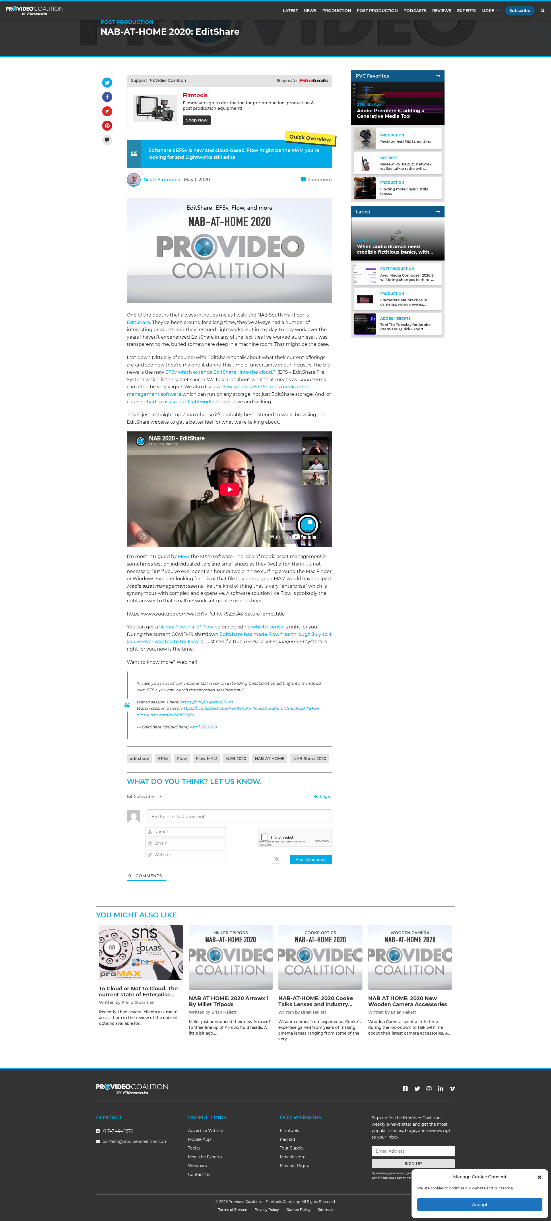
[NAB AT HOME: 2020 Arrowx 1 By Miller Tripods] (231, 957)
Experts (466, 11)
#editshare (239, 708)
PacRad (287, 1139)
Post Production (377, 11)
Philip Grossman (138, 1002)
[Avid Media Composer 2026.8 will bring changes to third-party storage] (365, 274)
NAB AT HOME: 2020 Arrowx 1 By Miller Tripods (229, 1001)
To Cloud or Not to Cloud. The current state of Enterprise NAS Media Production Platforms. (138, 997)
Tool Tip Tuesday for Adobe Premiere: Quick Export (405, 327)
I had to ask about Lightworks (179, 401)
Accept (480, 1204)
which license (267, 627)
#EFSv (312, 708)
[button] (539, 1177)
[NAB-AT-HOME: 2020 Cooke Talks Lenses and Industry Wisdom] (320, 957)
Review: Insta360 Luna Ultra (406, 142)
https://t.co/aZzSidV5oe (204, 708)
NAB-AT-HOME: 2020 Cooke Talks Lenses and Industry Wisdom (315, 1004)
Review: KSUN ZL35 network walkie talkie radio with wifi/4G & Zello (406, 168)
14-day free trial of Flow (186, 627)
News (310, 11)
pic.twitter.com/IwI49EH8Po (165, 714)
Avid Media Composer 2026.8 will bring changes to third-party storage (407, 279)
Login (325, 796)
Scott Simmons (162, 179)
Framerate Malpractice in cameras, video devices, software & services (403, 304)
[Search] (543, 11)
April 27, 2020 (203, 727)
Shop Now (196, 120)
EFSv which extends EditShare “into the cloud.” (220, 372)
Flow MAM (206, 758)
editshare (140, 758)
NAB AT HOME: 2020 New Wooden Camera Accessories (407, 1001)
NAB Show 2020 (309, 758)
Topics (194, 1148)
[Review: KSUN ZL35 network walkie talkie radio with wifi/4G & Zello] (365, 163)
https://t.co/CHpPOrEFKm (206, 702)
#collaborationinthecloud (278, 708)
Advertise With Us (206, 1130)
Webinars (197, 1165)
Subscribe (519, 10)
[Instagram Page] (429, 1088)
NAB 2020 (236, 758)
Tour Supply (292, 1148)
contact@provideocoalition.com (135, 1141)
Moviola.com (293, 1157)
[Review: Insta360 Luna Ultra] (365, 138)
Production (336, 11)
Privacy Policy (405, 1178)
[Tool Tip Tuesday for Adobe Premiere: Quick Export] (365, 323)
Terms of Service (232, 1210)
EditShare (138, 322)
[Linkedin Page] (440, 1088)
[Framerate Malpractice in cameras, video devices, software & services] (365, 299)
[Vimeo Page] (452, 1088)
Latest (290, 11)
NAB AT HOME (269, 758)
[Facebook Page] (405, 1088)
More (488, 11)
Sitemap (325, 1210)
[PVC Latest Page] (438, 212)
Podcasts (414, 11)
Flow (183, 556)
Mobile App (199, 1139)
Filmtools (289, 1130)
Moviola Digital (295, 1165)
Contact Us (199, 1174)
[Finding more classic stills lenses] (365, 188)
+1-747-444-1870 (117, 1131)
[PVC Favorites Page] (438, 76)
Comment (319, 179)
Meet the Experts (205, 1157)
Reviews (441, 11)
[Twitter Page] (417, 1088)
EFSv (163, 758)
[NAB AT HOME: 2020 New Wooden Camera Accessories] (410, 957)
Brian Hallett (224, 1012)
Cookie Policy (298, 1210)
